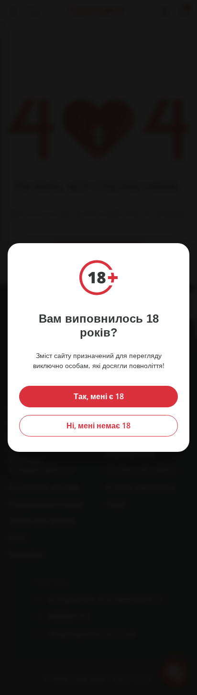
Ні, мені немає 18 (98, 425)
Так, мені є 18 (99, 396)
